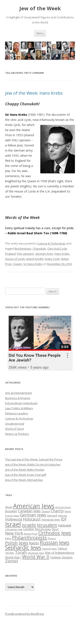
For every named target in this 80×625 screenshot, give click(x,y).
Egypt (68, 511)
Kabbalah (64, 525)
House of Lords (15, 259)
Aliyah (8, 507)
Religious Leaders (16, 413)
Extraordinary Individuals (21, 403)
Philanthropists (29, 537)
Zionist (11, 561)
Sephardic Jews (23, 547)
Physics (52, 538)
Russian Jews (54, 542)
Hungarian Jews (51, 519)
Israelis (29, 525)
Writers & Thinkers (17, 434)
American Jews (33, 506)
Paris (8, 538)
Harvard (52, 515)
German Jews (33, 515)
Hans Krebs (62, 254)
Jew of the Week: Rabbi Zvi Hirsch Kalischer (33, 464)
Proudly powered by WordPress (24, 614)
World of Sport (14, 429)
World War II (35, 557)
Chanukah (39, 248)
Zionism (67, 557)
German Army (44, 254)
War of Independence (59, 553)
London (28, 529)
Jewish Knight (34, 259)
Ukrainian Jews (36, 552)
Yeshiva (55, 557)
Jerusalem (47, 525)
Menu (40, 33)
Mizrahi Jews (43, 529)
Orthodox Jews (54, 533)
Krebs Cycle (52, 259)
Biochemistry (23, 248)
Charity (57, 510)
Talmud (62, 548)
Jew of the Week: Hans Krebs (34, 93)
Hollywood (13, 519)
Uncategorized (14, 423)
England (10, 254)
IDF (64, 519)
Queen (17, 264)
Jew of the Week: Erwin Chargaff (25, 475)
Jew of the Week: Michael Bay (24, 480)
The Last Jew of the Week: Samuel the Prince (33, 459)
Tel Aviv (9, 552)
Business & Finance (17, 398)
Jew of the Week (40, 8)
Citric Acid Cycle (57, 248)
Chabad (45, 511)
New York (14, 533)
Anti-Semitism (63, 507)
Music (55, 529)
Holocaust (32, 519)
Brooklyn (11, 511)
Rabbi (34, 543)
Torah (21, 552)
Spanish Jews (49, 548)
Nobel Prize (31, 533)
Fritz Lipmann (25, 254)
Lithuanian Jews (13, 529)
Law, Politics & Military (19, 408)
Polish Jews (16, 543)
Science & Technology (51, 243)
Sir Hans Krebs (32, 264)
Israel (13, 524)
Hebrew (62, 515)
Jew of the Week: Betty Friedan (24, 470)
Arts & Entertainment (18, 393)
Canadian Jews (29, 511)
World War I (13, 557)
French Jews (12, 515)
